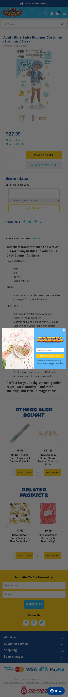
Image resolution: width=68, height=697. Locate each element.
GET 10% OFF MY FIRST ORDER (50, 356)
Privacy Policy (48, 364)
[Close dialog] (64, 330)
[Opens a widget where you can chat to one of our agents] (56, 691)
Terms (53, 364)
